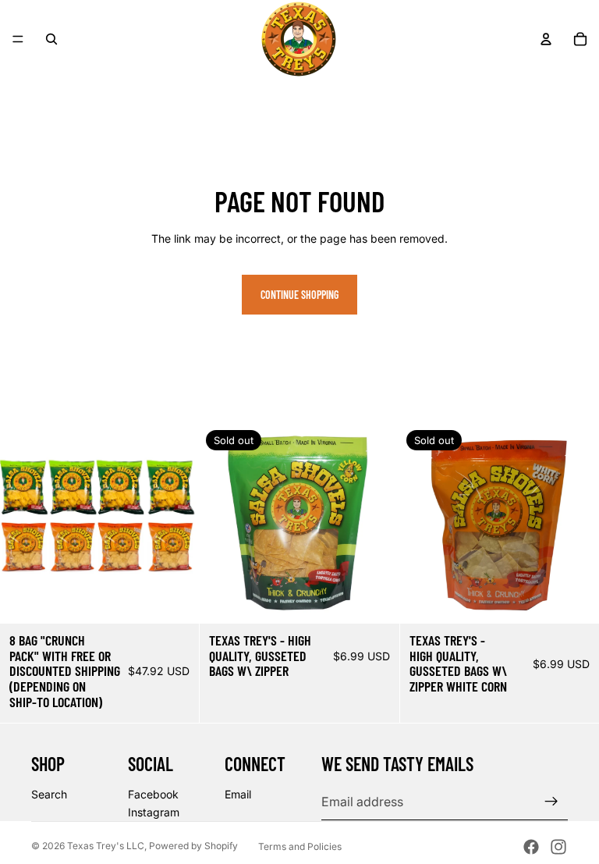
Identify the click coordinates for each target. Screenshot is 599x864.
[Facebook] (531, 846)
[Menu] (18, 39)
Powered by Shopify (193, 846)
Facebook (153, 794)
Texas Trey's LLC (105, 846)
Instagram (153, 812)
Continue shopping (299, 294)
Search (49, 794)
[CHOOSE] (175, 599)
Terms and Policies (300, 846)
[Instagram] (558, 846)
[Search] (51, 39)
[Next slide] (175, 524)
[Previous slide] (23, 524)
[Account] (546, 39)
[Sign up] (551, 801)
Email (238, 794)
